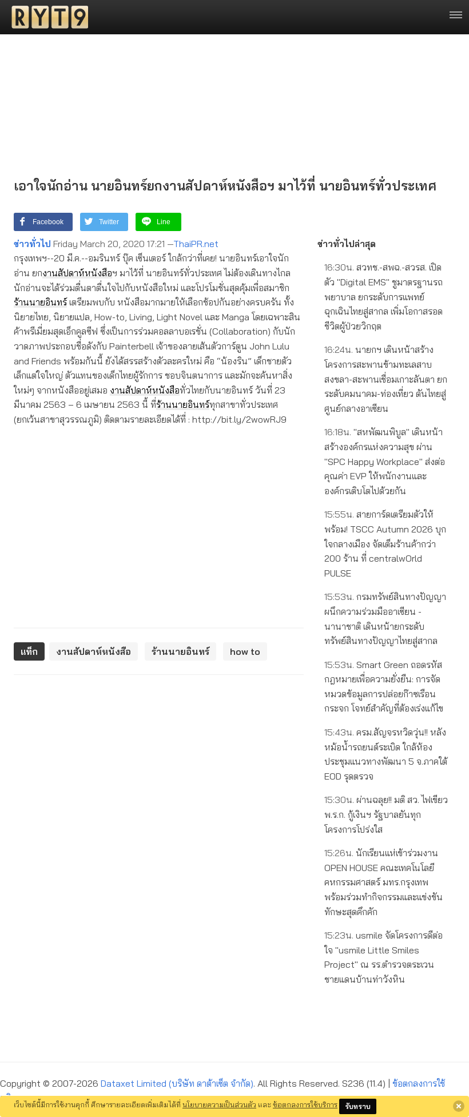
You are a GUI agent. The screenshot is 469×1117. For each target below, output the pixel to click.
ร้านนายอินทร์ (40, 302)
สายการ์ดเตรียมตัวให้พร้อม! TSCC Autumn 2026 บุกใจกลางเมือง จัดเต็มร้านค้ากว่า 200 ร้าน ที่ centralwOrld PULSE (385, 543)
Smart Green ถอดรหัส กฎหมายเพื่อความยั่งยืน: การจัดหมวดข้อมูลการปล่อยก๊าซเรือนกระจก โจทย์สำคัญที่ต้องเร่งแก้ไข (383, 686)
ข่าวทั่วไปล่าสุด (346, 243)
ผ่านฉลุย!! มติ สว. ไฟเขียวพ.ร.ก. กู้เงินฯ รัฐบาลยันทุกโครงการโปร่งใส (386, 814)
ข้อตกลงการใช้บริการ (305, 1104)
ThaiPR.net (195, 243)
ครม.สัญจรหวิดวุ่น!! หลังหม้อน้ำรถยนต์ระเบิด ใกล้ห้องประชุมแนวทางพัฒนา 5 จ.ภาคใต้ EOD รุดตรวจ (385, 754)
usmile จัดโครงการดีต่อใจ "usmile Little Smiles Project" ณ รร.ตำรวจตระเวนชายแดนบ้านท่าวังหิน (383, 957)
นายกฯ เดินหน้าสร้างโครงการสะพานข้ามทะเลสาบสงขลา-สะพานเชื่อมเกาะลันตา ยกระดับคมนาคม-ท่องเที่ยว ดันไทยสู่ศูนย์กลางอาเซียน (385, 379)
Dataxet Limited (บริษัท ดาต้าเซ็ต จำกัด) (177, 1083)
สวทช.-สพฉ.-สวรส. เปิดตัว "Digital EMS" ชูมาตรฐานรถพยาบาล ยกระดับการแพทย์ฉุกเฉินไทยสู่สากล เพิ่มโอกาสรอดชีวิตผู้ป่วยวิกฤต (383, 296)
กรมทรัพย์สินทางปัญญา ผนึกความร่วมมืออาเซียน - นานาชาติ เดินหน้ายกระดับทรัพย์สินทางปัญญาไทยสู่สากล (385, 618)
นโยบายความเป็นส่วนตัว (219, 1104)
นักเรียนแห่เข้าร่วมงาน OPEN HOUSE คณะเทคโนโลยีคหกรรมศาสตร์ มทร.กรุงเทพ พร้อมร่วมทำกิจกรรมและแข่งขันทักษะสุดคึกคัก (383, 882)
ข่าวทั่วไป (32, 243)
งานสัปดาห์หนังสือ (77, 273)
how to (245, 651)
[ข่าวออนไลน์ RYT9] (46, 17)
